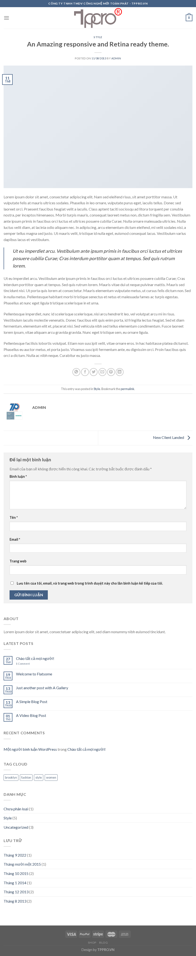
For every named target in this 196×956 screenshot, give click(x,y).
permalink (127, 389)
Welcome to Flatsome (34, 674)
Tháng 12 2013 (16, 891)
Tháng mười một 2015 (22, 864)
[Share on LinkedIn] (120, 372)
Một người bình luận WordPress (30, 749)
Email (15, 539)
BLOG (103, 942)
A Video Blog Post (31, 715)
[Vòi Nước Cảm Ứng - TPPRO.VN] (98, 18)
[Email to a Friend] (102, 372)
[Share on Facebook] (85, 372)
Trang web (18, 561)
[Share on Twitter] (94, 372)
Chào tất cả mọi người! (35, 658)
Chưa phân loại (16, 809)
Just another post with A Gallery (42, 687)
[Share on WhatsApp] (76, 372)
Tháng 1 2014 (15, 882)
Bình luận (18, 476)
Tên (14, 517)
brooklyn (11, 777)
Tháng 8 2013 (15, 901)
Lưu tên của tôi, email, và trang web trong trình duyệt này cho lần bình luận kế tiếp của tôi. (90, 583)
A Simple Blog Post (31, 701)
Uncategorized (16, 827)
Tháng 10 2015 (16, 873)
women (51, 777)
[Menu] (6, 18)
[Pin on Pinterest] (111, 372)
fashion (26, 777)
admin (116, 58)
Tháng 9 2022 (15, 855)
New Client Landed (169, 437)
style (38, 777)
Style (98, 37)
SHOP (92, 942)
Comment (23, 663)
